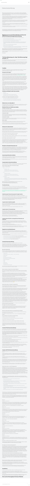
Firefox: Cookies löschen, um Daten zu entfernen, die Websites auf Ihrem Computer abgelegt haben (14, 135)
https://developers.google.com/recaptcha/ (7, 462)
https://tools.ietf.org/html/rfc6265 (13, 151)
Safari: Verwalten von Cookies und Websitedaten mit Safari (9, 134)
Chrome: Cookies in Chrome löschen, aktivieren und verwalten (10, 133)
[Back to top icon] (27, 483)
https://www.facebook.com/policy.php (7, 347)
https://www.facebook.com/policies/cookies (7, 303)
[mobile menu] (28, 2)
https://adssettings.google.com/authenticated (12, 226)
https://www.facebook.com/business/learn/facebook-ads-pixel (10, 340)
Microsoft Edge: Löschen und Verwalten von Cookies (8, 138)
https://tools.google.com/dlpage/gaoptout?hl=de (8, 199)
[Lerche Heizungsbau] (4, 2)
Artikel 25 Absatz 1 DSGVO (11, 60)
